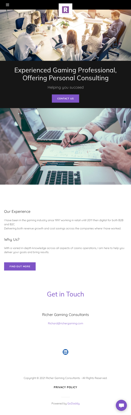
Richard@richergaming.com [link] (65, 323)
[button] (10, 4)
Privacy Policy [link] (65, 387)
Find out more (20, 266)
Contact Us (65, 98)
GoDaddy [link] (73, 403)
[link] (65, 4)
